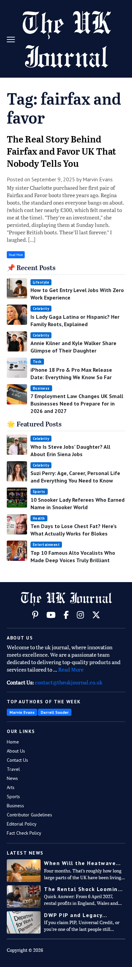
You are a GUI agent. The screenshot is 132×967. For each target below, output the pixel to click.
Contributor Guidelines (29, 814)
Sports (39, 491)
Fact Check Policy (24, 833)
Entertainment (46, 544)
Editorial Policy (22, 823)
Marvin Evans (22, 712)
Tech (37, 361)
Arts (11, 787)
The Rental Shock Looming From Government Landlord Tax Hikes (84, 889)
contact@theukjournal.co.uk (69, 683)
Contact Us (17, 760)
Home (13, 741)
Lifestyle (41, 282)
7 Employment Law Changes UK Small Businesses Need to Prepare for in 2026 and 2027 (76, 403)
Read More (16, 255)
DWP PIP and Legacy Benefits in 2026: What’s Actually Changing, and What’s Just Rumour (80, 915)
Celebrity (41, 308)
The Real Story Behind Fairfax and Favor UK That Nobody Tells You (61, 152)
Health (39, 518)
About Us (16, 751)
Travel (13, 769)
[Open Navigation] (13, 38)
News (12, 778)
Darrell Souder (55, 712)
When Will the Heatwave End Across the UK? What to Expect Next (84, 863)
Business (41, 388)
